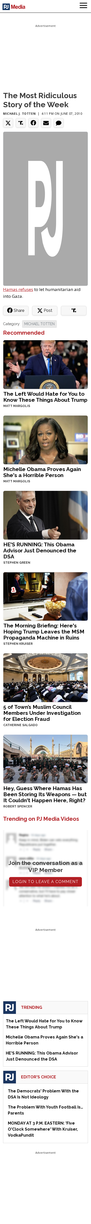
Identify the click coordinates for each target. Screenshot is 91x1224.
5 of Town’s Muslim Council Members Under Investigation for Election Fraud (42, 713)
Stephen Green (16, 562)
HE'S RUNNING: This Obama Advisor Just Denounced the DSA (39, 550)
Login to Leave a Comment (45, 881)
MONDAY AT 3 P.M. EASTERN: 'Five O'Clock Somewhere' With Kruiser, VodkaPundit (43, 1129)
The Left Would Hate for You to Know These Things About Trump (45, 397)
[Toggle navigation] (83, 6)
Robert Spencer (17, 806)
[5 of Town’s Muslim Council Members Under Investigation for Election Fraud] (45, 677)
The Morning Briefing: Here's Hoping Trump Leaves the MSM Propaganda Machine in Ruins (43, 631)
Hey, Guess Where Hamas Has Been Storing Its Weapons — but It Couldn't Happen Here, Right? (45, 794)
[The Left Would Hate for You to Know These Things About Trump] (45, 364)
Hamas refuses (18, 289)
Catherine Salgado (20, 725)
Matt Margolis (16, 406)
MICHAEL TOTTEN (39, 324)
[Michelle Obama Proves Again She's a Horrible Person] (45, 439)
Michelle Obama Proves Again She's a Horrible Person (42, 472)
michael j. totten (19, 113)
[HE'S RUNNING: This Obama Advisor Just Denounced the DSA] (45, 514)
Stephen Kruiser (18, 644)
